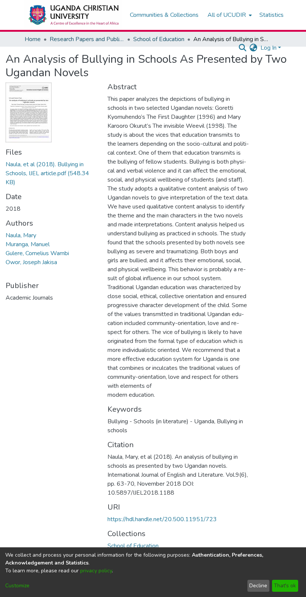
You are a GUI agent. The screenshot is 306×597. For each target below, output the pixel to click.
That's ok (285, 585)
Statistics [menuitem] (271, 15)
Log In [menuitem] (268, 48)
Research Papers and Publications (87, 39)
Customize (17, 585)
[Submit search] (242, 47)
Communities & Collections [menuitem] (164, 15)
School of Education (158, 39)
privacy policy (96, 570)
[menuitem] (229, 15)
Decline (258, 585)
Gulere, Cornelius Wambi (37, 253)
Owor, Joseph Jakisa (31, 262)
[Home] (73, 15)
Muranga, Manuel (28, 244)
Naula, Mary (21, 235)
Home (33, 39)
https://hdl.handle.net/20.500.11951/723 (162, 519)
